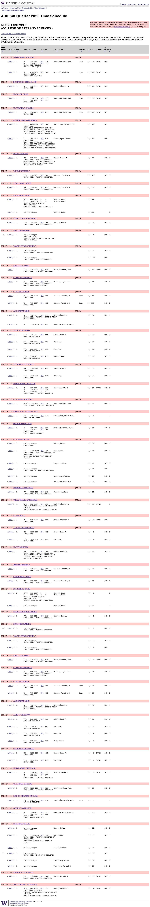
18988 (10, 388)
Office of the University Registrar (21, 902)
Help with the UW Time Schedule (13, 34)
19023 (10, 760)
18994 (10, 451)
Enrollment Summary (122, 27)
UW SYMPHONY (20, 154)
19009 (10, 616)
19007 (10, 593)
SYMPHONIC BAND (22, 183)
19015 (10, 686)
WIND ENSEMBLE (21, 171)
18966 (10, 139)
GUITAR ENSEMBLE (22, 278)
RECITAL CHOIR (21, 266)
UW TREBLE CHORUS (23, 108)
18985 (10, 356)
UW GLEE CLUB (20, 94)
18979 (10, 296)
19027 (10, 800)
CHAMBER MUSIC (21, 439)
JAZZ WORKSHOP (21, 330)
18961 (10, 72)
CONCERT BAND (21, 292)
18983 (10, 342)
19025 (10, 788)
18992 (10, 428)
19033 (10, 860)
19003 (10, 539)
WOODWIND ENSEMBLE (24, 246)
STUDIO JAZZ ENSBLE (23, 364)
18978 (10, 282)
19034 (10, 866)
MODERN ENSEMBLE (23, 488)
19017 (10, 705)
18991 (10, 416)
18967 (10, 158)
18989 (10, 403)
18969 (10, 187)
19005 (10, 569)
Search (123, 4)
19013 (10, 660)
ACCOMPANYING (21, 311)
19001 (10, 520)
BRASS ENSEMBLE (22, 230)
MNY (42, 72)
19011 (10, 640)
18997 (10, 476)
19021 (10, 741)
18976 (10, 257)
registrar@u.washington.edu (19, 903)
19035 (10, 876)
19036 (10, 888)
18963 (10, 98)
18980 (10, 303)
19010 (10, 628)
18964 (10, 112)
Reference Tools (143, 4)
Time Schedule (39, 8)
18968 (10, 175)
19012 (10, 647)
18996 (10, 469)
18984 (10, 349)
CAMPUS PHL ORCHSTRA (25, 120)
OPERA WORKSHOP (22, 424)
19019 (10, 726)
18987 (10, 376)
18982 (10, 334)
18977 (10, 270)
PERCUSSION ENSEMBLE (25, 218)
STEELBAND (19, 516)
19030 (10, 835)
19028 (10, 812)
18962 (10, 86)
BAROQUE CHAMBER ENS (25, 412)
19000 (10, 504)
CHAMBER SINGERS (22, 399)
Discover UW (15, 8)
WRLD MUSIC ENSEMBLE (25, 500)
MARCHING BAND (21, 195)
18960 (10, 61)
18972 (10, 222)
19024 (10, 772)
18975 (10, 250)
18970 (10, 199)
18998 (10, 481)
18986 (10, 368)
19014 (10, 672)
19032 (10, 853)
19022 (10, 753)
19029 (10, 828)
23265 (10, 324)
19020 (10, 733)
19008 (10, 605)
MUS (42, 61)
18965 (10, 124)
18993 (10, 443)
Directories (132, 4)
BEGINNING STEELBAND (24, 82)
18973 (10, 235)
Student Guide (27, 8)
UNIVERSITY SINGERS (23, 57)
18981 (10, 315)
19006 (10, 581)
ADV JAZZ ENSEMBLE (23, 528)
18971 (10, 212)
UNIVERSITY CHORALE (24, 384)
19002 (10, 532)
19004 (10, 551)
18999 (10, 492)
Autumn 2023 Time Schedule (13, 10)
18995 (10, 463)
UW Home (5, 8)
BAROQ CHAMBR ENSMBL (25, 796)
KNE (42, 390)
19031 (10, 848)
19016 (10, 693)
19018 (10, 719)
